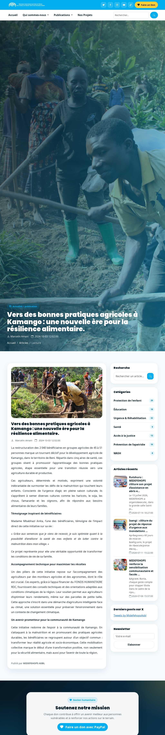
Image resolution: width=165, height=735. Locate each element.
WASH (133, 453)
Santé (133, 427)
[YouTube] (124, 5)
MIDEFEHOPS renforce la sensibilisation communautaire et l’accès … (141, 567)
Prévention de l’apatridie (133, 444)
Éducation (133, 409)
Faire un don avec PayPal (85, 727)
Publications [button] (62, 15)
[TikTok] (130, 5)
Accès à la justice (133, 435)
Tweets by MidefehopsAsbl (130, 615)
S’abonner (134, 644)
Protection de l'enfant (133, 400)
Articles (23, 343)
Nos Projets (85, 15)
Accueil (13, 15)
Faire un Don (147, 4)
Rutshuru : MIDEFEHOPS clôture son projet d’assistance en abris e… (140, 484)
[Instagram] (117, 5)
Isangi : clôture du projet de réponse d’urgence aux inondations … (140, 526)
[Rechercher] (154, 15)
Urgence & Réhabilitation (133, 418)
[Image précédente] (18, 392)
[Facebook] (110, 5)
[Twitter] (103, 5)
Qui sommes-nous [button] (35, 15)
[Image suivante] (95, 392)
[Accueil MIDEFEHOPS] (26, 4)
